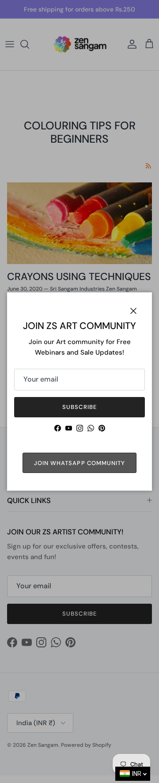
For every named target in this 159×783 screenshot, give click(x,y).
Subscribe (79, 407)
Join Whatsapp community (79, 463)
